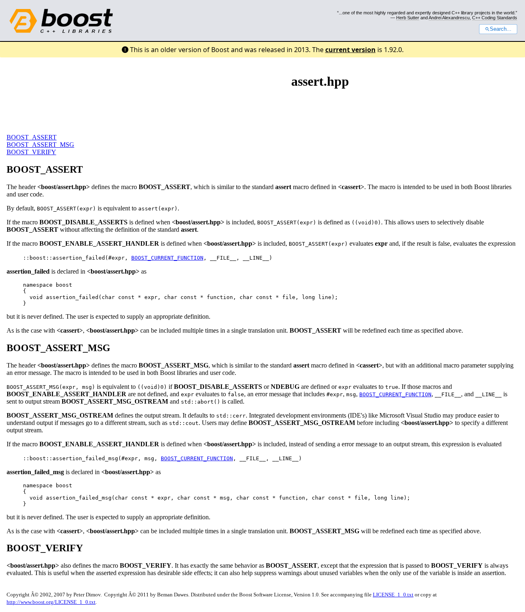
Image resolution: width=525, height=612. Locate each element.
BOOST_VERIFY (31, 151)
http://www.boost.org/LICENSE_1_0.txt (51, 602)
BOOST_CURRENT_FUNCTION (167, 258)
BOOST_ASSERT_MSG (40, 144)
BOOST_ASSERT (32, 137)
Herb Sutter (407, 17)
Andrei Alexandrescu (449, 17)
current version (350, 49)
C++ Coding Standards (494, 17)
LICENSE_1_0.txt (393, 594)
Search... (500, 29)
